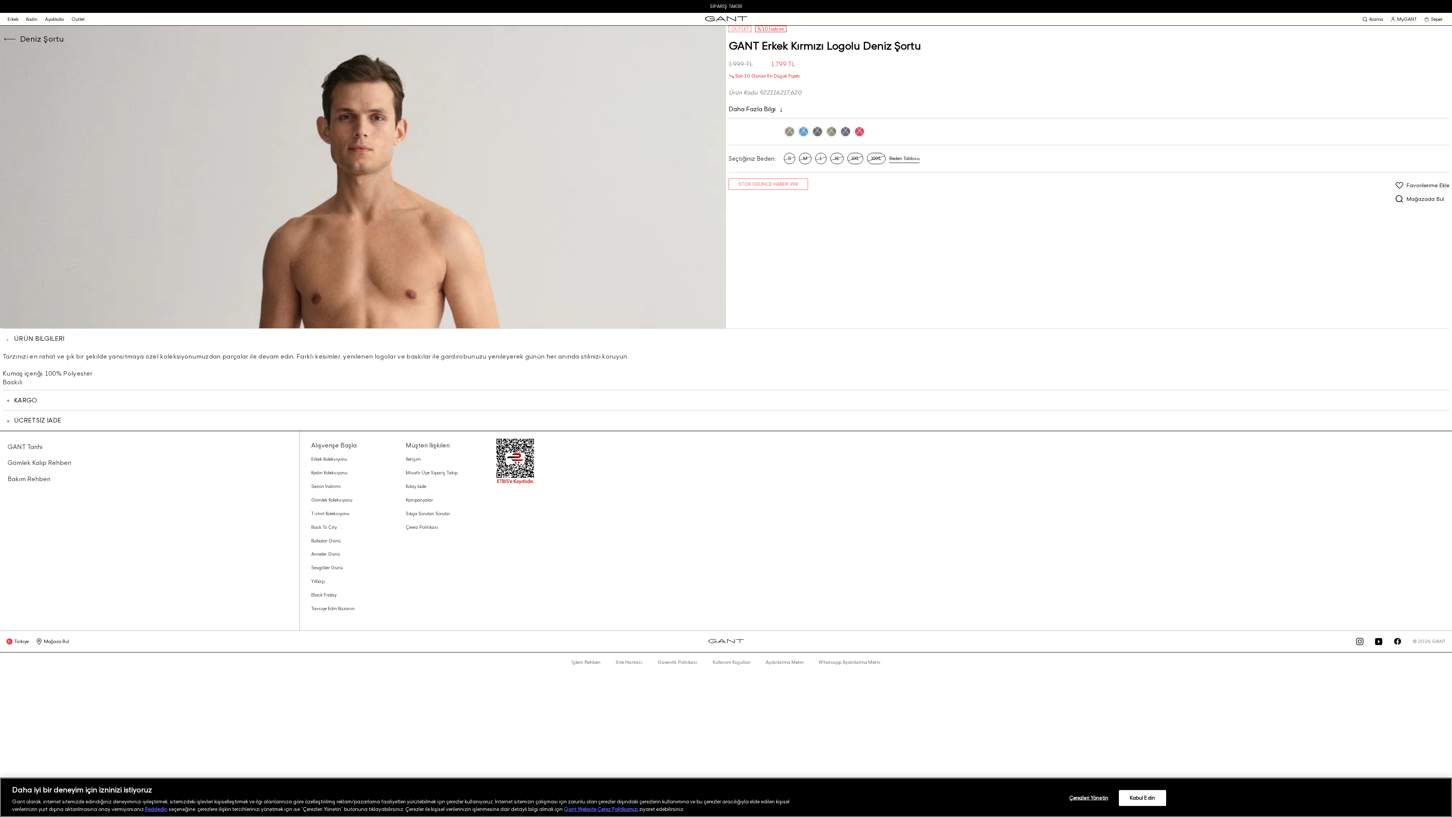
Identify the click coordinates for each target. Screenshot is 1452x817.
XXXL (876, 158)
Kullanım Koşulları (732, 662)
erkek (13, 19)
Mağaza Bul (56, 641)
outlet (78, 19)
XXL (855, 158)
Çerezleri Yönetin (1088, 798)
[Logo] (726, 19)
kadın (31, 19)
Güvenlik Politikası (678, 662)
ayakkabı (54, 19)
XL (837, 158)
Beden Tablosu (904, 158)
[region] (726, 797)
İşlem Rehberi (586, 662)
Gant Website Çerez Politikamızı (601, 809)
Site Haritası (629, 662)
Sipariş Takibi (726, 6)
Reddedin (156, 809)
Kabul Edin (1142, 798)
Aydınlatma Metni (785, 662)
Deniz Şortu (42, 38)
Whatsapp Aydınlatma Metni (849, 662)
